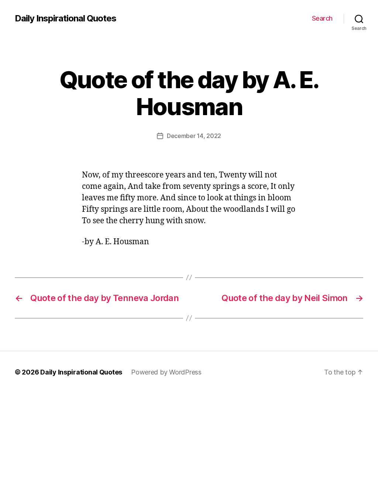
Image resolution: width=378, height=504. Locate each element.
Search (322, 18)
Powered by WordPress (166, 372)
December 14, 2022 (194, 135)
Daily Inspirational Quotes (65, 18)
